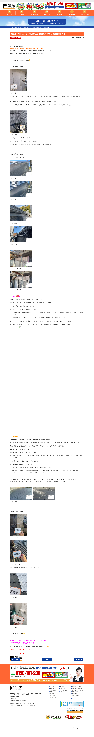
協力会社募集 (53, 697)
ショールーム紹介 (84, 14)
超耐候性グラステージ (77, 691)
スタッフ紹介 (53, 695)
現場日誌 (18, 37)
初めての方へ (9, 14)
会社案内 (22, 14)
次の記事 (16, 659)
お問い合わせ (63, 691)
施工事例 (59, 14)
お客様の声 (72, 14)
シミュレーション (76, 698)
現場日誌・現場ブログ (65, 690)
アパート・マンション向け (78, 690)
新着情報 (13, 37)
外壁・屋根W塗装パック (77, 688)
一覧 (47, 659)
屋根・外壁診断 (75, 695)
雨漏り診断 (74, 693)
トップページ (53, 686)
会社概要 (52, 693)
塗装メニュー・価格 (76, 686)
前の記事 (78, 659)
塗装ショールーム (54, 691)
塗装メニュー (47, 14)
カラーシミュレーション (77, 697)
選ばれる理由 (34, 14)
